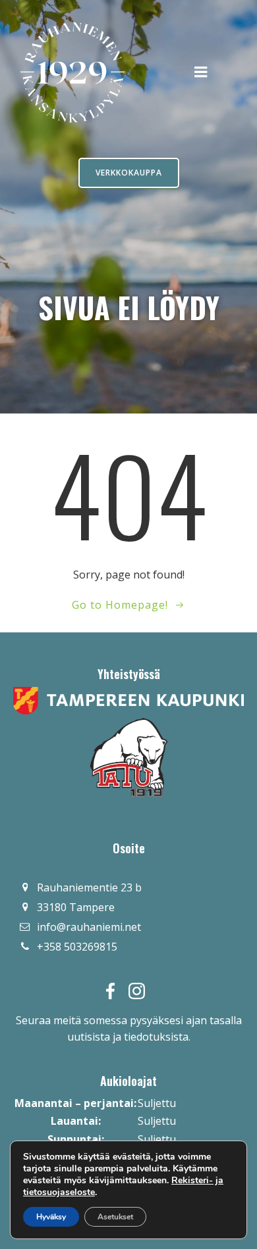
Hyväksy (51, 1217)
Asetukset (115, 1217)
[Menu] (201, 72)
